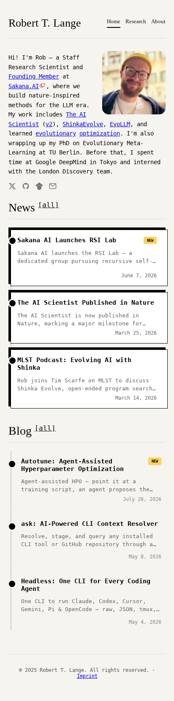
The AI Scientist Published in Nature (85, 302)
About (158, 21)
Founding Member (33, 76)
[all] (48, 205)
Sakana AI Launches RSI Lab (66, 240)
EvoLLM (120, 124)
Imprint (87, 676)
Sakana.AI (23, 86)
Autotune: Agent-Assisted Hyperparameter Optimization (72, 465)
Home (113, 21)
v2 (49, 124)
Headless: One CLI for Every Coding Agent (85, 585)
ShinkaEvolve (83, 124)
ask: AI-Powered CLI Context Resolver (89, 524)
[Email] (53, 186)
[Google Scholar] (39, 186)
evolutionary (55, 133)
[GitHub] (26, 186)
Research (135, 21)
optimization (99, 133)
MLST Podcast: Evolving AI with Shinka (74, 363)
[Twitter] (12, 186)
